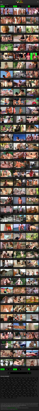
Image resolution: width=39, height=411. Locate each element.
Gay (17, 386)
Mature (28, 389)
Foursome (2, 386)
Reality (9, 392)
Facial (12, 384)
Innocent (24, 387)
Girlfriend (27, 386)
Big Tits (23, 379)
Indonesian (19, 387)
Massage (24, 389)
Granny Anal (6, 387)
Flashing (28, 384)
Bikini (26, 379)
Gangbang (13, 386)
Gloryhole (31, 386)
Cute (20, 382)
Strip (31, 394)
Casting (12, 381)
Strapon (28, 394)
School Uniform (27, 392)
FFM (18, 384)
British (5, 381)
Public (6, 392)
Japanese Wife (3, 389)
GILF (23, 386)
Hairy (10, 387)
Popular (2, 6)
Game (10, 386)
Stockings (24, 394)
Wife (10, 397)
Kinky (10, 389)
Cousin (32, 381)
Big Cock (19, 379)
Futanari (6, 386)
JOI (7, 389)
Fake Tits (15, 384)
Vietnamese (3, 397)
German (20, 386)
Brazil (2, 381)
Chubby (19, 381)
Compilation (24, 381)
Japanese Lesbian (29, 387)
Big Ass (15, 379)
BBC (1, 379)
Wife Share (14, 397)
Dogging (27, 382)
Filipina (22, 384)
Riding (17, 392)
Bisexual (30, 379)
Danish (23, 382)
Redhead (13, 392)
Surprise (35, 394)
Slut (5, 394)
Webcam (7, 397)
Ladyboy (13, 389)
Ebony (2, 384)
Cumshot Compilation (15, 382)
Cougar (28, 381)
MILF (35, 389)
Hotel (16, 387)
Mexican (31, 389)
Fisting (25, 384)
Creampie (35, 381)
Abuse (16, 409)
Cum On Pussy (8, 382)
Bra (36, 379)
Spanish (12, 394)
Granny (2, 387)
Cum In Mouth (3, 382)
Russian (20, 392)
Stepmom (20, 394)
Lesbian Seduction (19, 389)
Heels (13, 387)
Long (19, 6)
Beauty (12, 379)
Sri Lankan (15, 394)
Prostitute (2, 392)
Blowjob (33, 379)
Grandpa (35, 386)
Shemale (32, 392)
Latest (7, 6)
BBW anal (5, 379)
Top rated (10, 6)
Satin (23, 392)
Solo (8, 394)
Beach (9, 379)
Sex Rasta (19, 1)
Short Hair (2, 394)
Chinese (16, 381)
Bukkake (8, 381)
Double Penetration (32, 382)
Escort (8, 384)
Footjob (32, 384)
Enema (5, 384)
